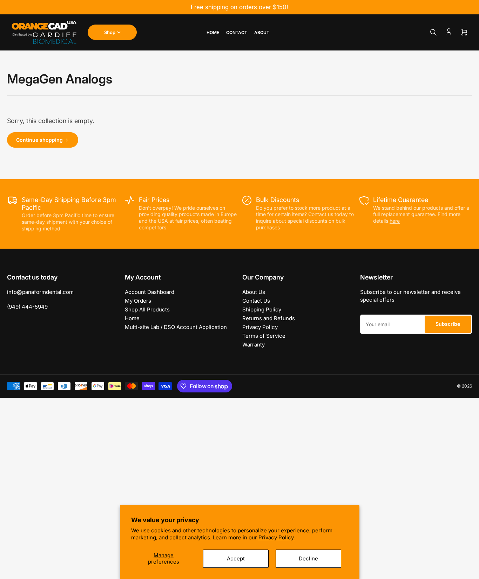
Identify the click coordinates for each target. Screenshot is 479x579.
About (261, 32)
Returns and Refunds (268, 318)
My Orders (138, 300)
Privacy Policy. (276, 537)
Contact (236, 32)
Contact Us (256, 300)
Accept (236, 558)
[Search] (433, 32)
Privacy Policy (260, 327)
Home (213, 32)
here (395, 221)
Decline (308, 558)
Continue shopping (39, 140)
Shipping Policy (261, 309)
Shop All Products (147, 309)
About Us (253, 292)
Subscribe (448, 324)
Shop (109, 32)
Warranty (253, 344)
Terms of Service (263, 335)
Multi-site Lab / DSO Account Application (176, 327)
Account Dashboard (149, 292)
